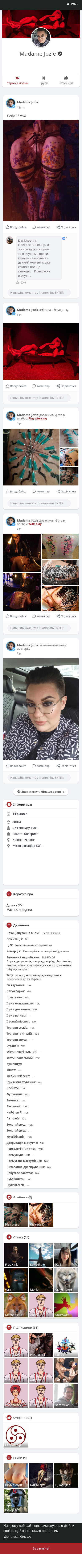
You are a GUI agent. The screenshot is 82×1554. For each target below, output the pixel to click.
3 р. (19, 107)
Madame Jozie (38, 53)
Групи (17, 1457)
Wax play (35, 524)
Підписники (22, 1327)
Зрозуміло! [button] (41, 1548)
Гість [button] (73, 4)
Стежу (18, 1237)
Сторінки (20, 1417)
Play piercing (37, 418)
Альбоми (20, 1197)
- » (23, 107)
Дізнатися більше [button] (17, 1536)
